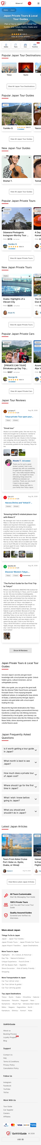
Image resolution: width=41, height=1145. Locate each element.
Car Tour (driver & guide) (12, 984)
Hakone (36, 997)
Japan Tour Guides (16, 939)
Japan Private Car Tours (29, 942)
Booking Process (10, 1034)
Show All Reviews (21, 650)
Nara (32, 1000)
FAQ (5, 1058)
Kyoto (11, 997)
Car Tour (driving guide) (11, 988)
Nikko (4, 1007)
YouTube (6, 1089)
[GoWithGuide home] (3, 3)
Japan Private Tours (10, 942)
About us (7, 1031)
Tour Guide (7, 1106)
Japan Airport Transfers (11, 945)
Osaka (18, 997)
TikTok (6, 1092)
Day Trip (5, 958)
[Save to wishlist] (29, 105)
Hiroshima (27, 997)
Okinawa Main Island (31, 1004)
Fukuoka (15, 1000)
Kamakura (6, 1010)
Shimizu (15, 1010)
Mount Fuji (16, 1004)
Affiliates (6, 1117)
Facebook (7, 1086)
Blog (5, 1041)
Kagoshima (21, 1007)
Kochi (30, 1007)
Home (6, 10)
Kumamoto (6, 1004)
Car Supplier (8, 1110)
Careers (6, 1113)
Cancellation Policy (11, 1068)
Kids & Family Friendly (25, 968)
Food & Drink (24, 961)
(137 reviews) (26, 461)
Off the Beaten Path (9, 965)
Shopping (5, 972)
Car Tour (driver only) (10, 981)
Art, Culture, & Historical (21, 955)
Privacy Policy (9, 1065)
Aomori (23, 1010)
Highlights (6, 955)
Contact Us (7, 1055)
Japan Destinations (30, 945)
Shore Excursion (8, 968)
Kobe (30, 1010)
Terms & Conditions (11, 1061)
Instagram (7, 1082)
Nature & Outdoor (18, 958)
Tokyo (4, 997)
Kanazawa (6, 1000)
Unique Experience (9, 961)
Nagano (12, 1007)
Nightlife (23, 965)
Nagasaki (24, 1000)
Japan (4, 939)
